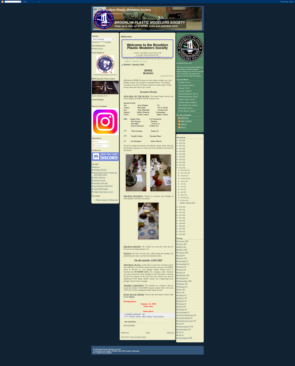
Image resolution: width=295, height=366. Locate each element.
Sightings (181, 309)
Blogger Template (102, 200)
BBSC (144, 316)
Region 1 (181, 298)
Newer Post (125, 332)
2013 (181, 212)
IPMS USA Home (99, 177)
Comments (98, 145)
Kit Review (181, 278)
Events (180, 258)
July (182, 184)
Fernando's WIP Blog (101, 183)
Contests (181, 253)
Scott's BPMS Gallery (101, 189)
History (180, 270)
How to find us (98, 48)
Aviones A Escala (99, 180)
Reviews (181, 304)
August (183, 181)
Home (148, 332)
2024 (181, 146)
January (183, 200)
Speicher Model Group (185, 315)
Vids (179, 335)
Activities (132, 316)
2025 (181, 143)
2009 (181, 223)
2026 (181, 140)
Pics (179, 292)
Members (181, 284)
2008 (181, 226)
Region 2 (181, 301)
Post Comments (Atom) (138, 337)
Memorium (181, 287)
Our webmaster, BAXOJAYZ (103, 186)
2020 (181, 157)
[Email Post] (143, 314)
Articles (138, 316)
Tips (179, 332)
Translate (108, 42)
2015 (181, 207)
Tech (179, 324)
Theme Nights (183, 329)
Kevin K (183, 127)
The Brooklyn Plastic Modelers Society (124, 10)
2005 (181, 234)
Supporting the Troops (185, 321)
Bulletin (149, 316)
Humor (180, 273)
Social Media (182, 312)
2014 (181, 210)
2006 (181, 231)
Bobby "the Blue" (186, 121)
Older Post (170, 332)
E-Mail (180, 255)
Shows (180, 307)
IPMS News (182, 275)
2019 (181, 159)
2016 (181, 168)
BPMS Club (184, 118)
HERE (131, 297)
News (180, 289)
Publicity (181, 295)
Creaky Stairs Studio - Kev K (103, 192)
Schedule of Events (100, 170)
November (184, 173)
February (184, 197)
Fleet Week (182, 261)
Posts (96, 142)
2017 (181, 165)
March (183, 195)
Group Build (182, 264)
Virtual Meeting (183, 338)
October (183, 176)
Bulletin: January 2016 (134, 65)
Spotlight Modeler (184, 318)
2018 (181, 162)
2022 (181, 151)
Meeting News (183, 281)
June (182, 186)
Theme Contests (158, 316)
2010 (181, 221)
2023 (181, 148)
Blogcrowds (114, 200)
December (184, 170)
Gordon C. (184, 124)
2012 (181, 215)
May (182, 189)
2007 (181, 229)
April (182, 192)
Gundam (181, 267)
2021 (181, 154)
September (184, 178)
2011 (181, 218)
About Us (97, 167)
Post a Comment (129, 325)
